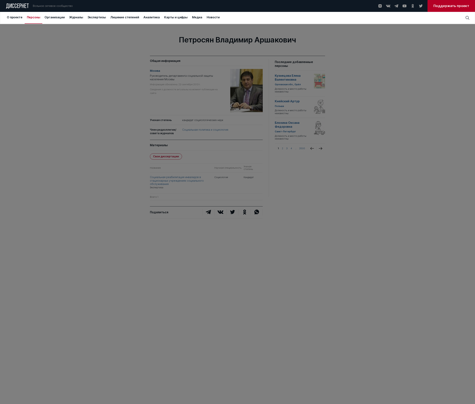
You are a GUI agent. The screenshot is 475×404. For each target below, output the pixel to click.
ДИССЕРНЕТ (17, 6)
